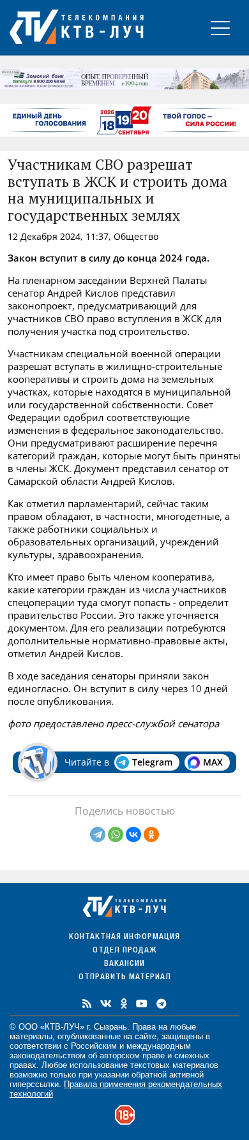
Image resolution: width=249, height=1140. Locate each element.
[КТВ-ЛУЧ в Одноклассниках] (124, 1003)
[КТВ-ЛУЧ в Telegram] (161, 1003)
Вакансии (124, 964)
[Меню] (220, 28)
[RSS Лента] (86, 1003)
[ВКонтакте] (133, 834)
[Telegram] (97, 834)
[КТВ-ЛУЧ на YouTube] (141, 1003)
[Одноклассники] (151, 834)
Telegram (152, 762)
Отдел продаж (124, 951)
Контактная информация (124, 937)
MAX (213, 762)
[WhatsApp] (115, 834)
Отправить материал (125, 977)
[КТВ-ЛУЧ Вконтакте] (106, 1003)
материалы (31, 1036)
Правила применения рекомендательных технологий (116, 1089)
